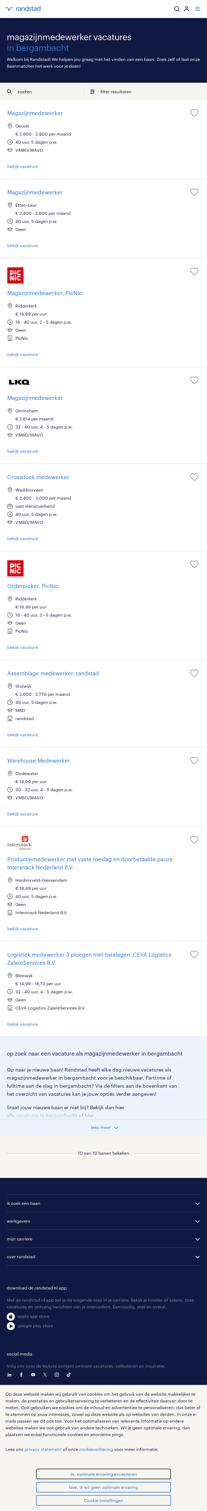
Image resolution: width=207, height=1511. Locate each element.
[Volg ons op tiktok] (70, 1374)
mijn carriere (19, 1238)
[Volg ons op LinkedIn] (11, 1374)
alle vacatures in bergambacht (42, 1115)
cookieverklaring (96, 1449)
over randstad (21, 1256)
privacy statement (43, 1449)
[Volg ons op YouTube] (34, 1374)
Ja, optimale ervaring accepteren (103, 1474)
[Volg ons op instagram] (58, 1374)
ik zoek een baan (23, 1203)
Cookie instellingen (103, 1500)
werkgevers (18, 1220)
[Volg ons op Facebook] (23, 1374)
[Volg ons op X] (46, 1374)
